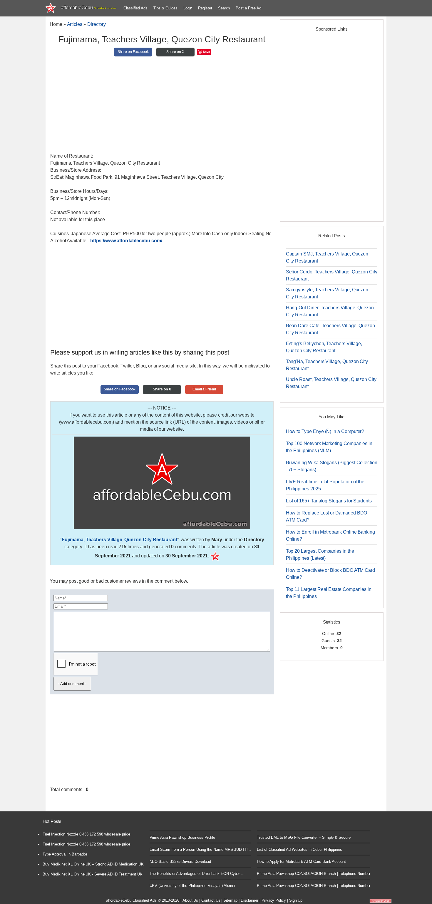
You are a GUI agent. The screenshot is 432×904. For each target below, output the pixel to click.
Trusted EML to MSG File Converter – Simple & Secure (304, 837)
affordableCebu (88, 7)
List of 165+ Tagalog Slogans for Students (329, 500)
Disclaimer (249, 900)
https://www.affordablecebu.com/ (126, 240)
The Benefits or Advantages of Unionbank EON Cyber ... (197, 873)
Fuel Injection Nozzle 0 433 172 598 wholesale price (86, 834)
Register (205, 8)
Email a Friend (204, 389)
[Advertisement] (162, 107)
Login (187, 8)
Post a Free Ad (248, 8)
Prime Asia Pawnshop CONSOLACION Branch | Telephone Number (313, 873)
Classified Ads (135, 8)
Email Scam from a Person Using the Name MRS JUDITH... (200, 849)
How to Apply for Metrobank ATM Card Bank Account (301, 861)
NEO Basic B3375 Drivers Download (180, 861)
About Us (190, 900)
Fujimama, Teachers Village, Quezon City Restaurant (119, 539)
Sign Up (296, 900)
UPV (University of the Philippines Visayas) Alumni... (194, 885)
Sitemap (230, 900)
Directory (96, 24)
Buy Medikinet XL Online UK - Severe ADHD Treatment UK (93, 874)
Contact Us (210, 900)
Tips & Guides (165, 8)
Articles (74, 24)
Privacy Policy (274, 900)
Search (224, 8)
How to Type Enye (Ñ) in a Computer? (325, 431)
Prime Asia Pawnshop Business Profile (182, 837)
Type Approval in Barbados (65, 854)
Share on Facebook (133, 52)
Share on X (175, 52)
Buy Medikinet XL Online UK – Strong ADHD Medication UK (93, 864)
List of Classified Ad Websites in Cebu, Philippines (299, 849)
